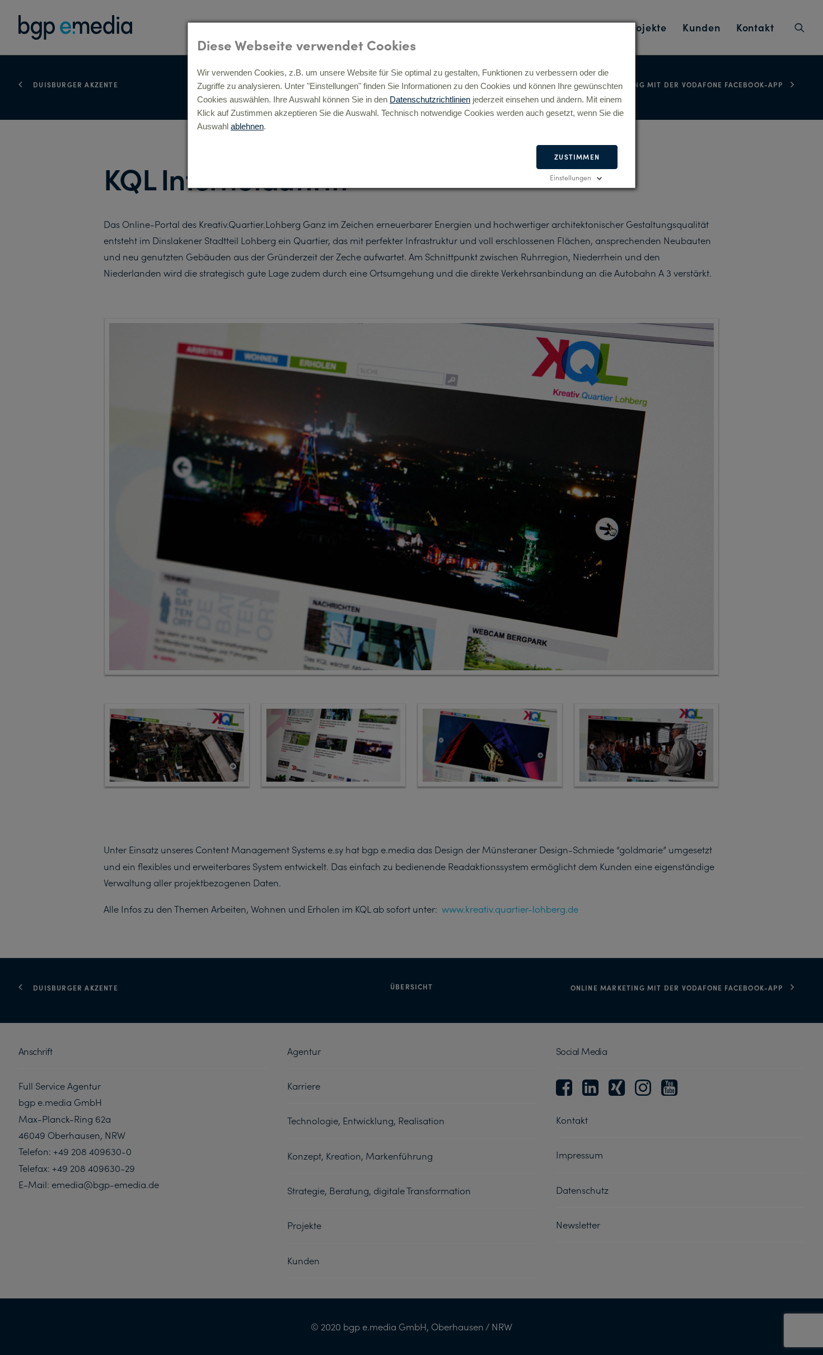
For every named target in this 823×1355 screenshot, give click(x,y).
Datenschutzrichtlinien (430, 99)
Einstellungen (570, 177)
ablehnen (247, 126)
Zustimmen (577, 156)
